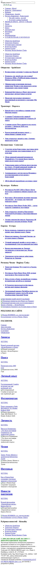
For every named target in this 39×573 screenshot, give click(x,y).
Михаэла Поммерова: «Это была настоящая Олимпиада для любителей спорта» (8, 431)
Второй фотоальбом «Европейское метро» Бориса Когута (8, 504)
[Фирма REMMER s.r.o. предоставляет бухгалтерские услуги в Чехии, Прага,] (19, 317)
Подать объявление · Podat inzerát (17, 16)
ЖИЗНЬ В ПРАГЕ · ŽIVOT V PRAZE (18, 22)
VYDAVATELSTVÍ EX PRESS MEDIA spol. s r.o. (18, 560)
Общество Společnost (12, 41)
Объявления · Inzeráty (12, 14)
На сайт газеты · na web (17, 18)
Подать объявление (8, 329)
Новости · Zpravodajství (13, 10)
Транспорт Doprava (12, 43)
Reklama (8, 12)
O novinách (5, 331)
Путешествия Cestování (13, 45)
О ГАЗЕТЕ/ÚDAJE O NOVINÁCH (17, 37)
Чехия (7, 24)
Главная (3, 325)
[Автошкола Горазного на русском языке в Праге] (19, 307)
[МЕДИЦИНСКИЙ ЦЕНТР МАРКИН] (15, 299)
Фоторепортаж (10, 35)
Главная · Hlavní (10, 8)
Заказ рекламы (6, 327)
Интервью (8, 31)
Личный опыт (10, 30)
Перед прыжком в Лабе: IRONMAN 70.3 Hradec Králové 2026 (9, 408)
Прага (7, 28)
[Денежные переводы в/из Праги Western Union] (17, 301)
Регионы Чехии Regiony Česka (16, 50)
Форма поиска (6, 2)
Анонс (7, 33)
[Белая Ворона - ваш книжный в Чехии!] (19, 305)
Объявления (5, 332)
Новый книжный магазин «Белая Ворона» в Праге (10, 346)
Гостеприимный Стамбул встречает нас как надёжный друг (10, 386)
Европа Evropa (10, 48)
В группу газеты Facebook (18, 20)
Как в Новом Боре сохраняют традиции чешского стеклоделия (9, 479)
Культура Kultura (11, 46)
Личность (8, 26)
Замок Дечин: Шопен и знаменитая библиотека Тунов (9, 457)
